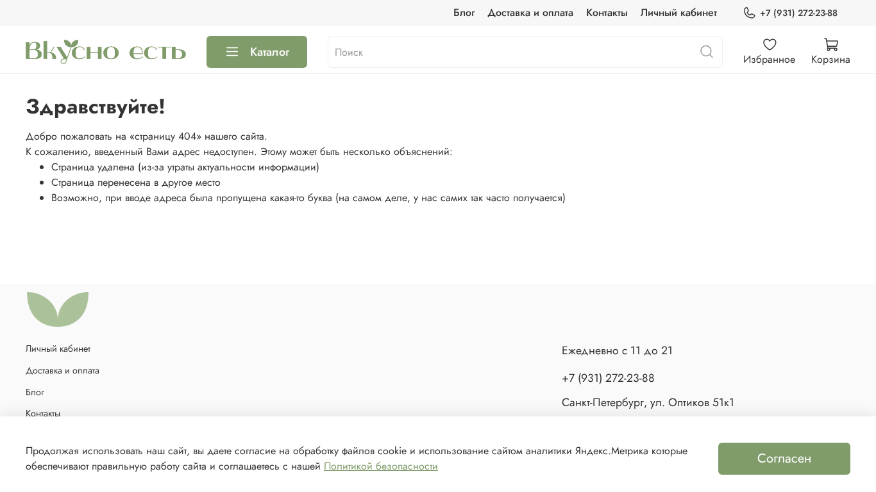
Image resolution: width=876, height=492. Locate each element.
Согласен (784, 458)
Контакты (607, 12)
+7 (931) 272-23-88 (799, 12)
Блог (464, 12)
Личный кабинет (679, 12)
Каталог (269, 52)
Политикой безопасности (381, 466)
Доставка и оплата (530, 12)
